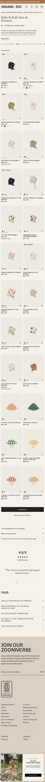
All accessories (8, 44)
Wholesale (5, 713)
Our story (26, 704)
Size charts (5, 716)
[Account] (31, 7)
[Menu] (41, 7)
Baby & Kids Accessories (32, 12)
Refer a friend (6, 722)
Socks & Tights (27, 44)
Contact (4, 710)
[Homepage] (12, 7)
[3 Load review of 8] (16, 582)
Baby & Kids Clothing (14, 12)
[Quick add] (20, 78)
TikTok (25, 739)
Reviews (26, 722)
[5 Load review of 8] (24, 582)
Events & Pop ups (29, 713)
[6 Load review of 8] (29, 582)
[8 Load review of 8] (37, 582)
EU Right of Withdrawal (9, 725)
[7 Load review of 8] (33, 582)
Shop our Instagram (30, 719)
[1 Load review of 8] (7, 582)
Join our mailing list (7, 719)
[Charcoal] (26, 88)
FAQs (3, 707)
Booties (38, 44)
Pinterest (4, 739)
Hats (18, 44)
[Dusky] (5, 87)
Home (3, 12)
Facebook (4, 736)
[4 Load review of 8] (20, 582)
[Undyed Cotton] (7, 87)
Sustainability (27, 710)
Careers (26, 716)
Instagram (26, 736)
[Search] (26, 7)
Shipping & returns (7, 704)
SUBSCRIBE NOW (33, 775)
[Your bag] (36, 7)
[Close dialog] (42, 755)
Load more (22, 509)
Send (42, 671)
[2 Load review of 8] (11, 582)
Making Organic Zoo (30, 707)
